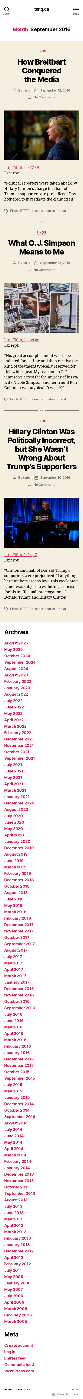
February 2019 (17, 873)
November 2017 (19, 931)
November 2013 (19, 1180)
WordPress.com (19, 1371)
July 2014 (13, 1129)
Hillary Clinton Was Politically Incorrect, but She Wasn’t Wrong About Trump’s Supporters (41, 449)
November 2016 (19, 995)
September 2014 (19, 1116)
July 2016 (13, 1014)
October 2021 (16, 752)
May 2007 (13, 1289)
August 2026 (16, 643)
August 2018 (16, 892)
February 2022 (17, 732)
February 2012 (17, 1264)
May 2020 (13, 828)
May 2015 (13, 1091)
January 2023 (17, 688)
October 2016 (17, 1001)
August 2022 (16, 694)
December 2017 (19, 924)
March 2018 (15, 912)
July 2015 (13, 1084)
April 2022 (13, 720)
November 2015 (19, 1065)
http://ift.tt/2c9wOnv (22, 340)
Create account (18, 1345)
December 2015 (19, 1059)
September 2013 (19, 1193)
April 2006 (14, 1302)
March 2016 (15, 1040)
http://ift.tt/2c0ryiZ (20, 555)
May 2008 (13, 1276)
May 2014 (13, 1142)
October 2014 (17, 1110)
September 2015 (19, 1078)
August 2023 (16, 675)
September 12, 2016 (55, 90)
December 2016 (19, 988)
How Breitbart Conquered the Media (41, 70)
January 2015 (17, 1097)
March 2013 (15, 1232)
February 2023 (17, 681)
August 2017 (15, 950)
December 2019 (19, 848)
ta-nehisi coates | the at (48, 211)
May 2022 (13, 713)
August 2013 (16, 1200)
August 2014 (16, 1123)
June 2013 (14, 1212)
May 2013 (13, 1219)
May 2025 (13, 649)
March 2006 (15, 1308)
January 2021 (17, 796)
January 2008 (17, 1283)
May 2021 (13, 777)
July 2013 (13, 1206)
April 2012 (13, 1257)
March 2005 (15, 1321)
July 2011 (13, 1270)
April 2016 (13, 1033)
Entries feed (15, 1358)
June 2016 (14, 1020)
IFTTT (24, 211)
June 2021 (13, 771)
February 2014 (17, 1161)
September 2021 (19, 758)
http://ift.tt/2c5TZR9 (21, 167)
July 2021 (13, 764)
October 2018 (17, 886)
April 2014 (13, 1148)
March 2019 (15, 867)
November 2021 (19, 745)
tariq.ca (41, 9)
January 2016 (17, 1052)
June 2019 (14, 860)
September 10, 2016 (55, 478)
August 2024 (16, 668)
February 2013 (17, 1238)
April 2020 (14, 835)
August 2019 (16, 854)
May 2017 (13, 963)
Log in (9, 1352)
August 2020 (16, 809)
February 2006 (18, 1315)
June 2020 (14, 822)
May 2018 (13, 905)
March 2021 (15, 790)
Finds (41, 51)
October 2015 (17, 1072)
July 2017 (13, 956)
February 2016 (17, 1046)
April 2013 (13, 1225)
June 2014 (14, 1136)
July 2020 (13, 816)
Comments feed (19, 1364)
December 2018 (19, 880)
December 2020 (19, 803)
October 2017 (16, 937)
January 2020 (17, 841)
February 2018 (17, 918)
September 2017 (19, 944)
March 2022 (15, 726)
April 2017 (13, 969)
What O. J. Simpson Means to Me (41, 247)
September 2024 (20, 662)
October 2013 (17, 1187)
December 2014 (19, 1104)
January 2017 (17, 982)
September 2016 (19, 1008)
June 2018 (14, 899)
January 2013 (17, 1244)
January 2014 (17, 1168)
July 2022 (13, 700)
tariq (26, 90)
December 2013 (19, 1174)
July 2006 (13, 1296)
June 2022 (14, 707)
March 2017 (15, 976)
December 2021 (19, 739)
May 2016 (13, 1027)
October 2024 (17, 656)
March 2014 (15, 1155)
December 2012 (19, 1251)
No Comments (44, 97)
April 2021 (13, 784)
